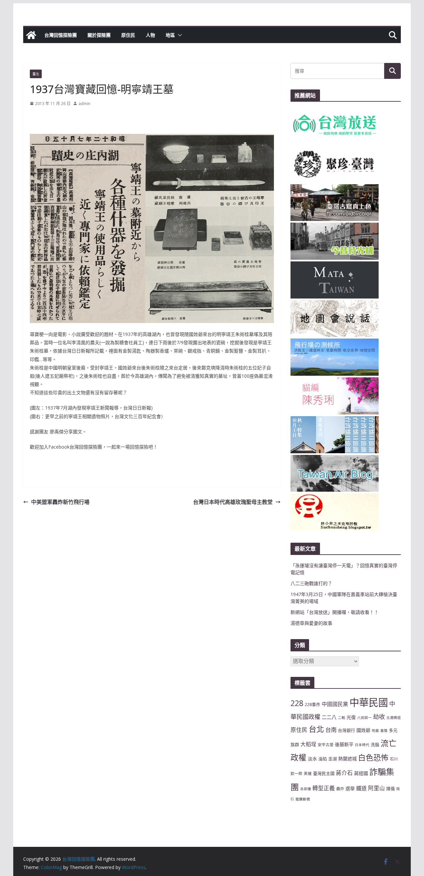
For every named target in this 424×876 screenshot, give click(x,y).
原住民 (128, 35)
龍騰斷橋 (302, 799)
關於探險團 (99, 35)
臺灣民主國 (324, 773)
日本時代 (362, 744)
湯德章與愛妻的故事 (311, 623)
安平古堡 (326, 744)
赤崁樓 (305, 789)
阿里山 (376, 788)
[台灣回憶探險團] (31, 35)
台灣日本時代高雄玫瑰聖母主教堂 (233, 502)
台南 (331, 730)
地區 (170, 35)
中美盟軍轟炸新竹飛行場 (60, 502)
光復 (351, 717)
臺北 (35, 74)
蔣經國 (361, 773)
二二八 (329, 717)
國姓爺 (363, 730)
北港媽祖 (393, 717)
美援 (308, 773)
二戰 (341, 717)
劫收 (379, 717)
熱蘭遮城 (347, 758)
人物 (150, 35)
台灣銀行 (346, 730)
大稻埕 (308, 744)
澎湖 (332, 759)
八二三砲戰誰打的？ (311, 583)
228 (297, 703)
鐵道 (361, 788)
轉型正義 (323, 788)
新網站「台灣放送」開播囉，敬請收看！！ (335, 612)
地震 (375, 730)
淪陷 (322, 759)
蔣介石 (344, 773)
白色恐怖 (373, 757)
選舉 (350, 788)
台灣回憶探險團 (60, 35)
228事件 (312, 704)
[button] (178, 35)
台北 (316, 729)
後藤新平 (344, 744)
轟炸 (340, 788)
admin (84, 103)
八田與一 (364, 717)
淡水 (312, 758)
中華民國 (368, 702)
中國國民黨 (335, 704)
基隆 (384, 730)
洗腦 (375, 744)
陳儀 (390, 789)
